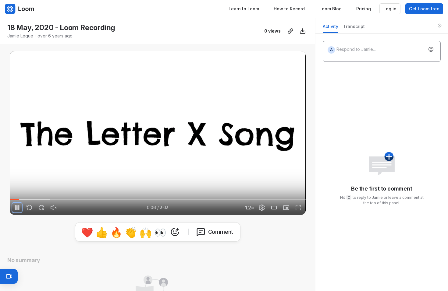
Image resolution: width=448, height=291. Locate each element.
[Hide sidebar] (439, 25)
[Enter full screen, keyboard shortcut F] (298, 207)
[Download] (303, 31)
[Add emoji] (431, 49)
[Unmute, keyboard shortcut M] (54, 207)
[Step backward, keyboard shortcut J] (29, 207)
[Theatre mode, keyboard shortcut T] (274, 207)
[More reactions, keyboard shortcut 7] (203, 232)
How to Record (289, 8)
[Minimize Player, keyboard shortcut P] (286, 207)
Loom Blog (330, 8)
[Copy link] (290, 31)
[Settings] (262, 207)
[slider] (158, 199)
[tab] (330, 28)
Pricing (363, 8)
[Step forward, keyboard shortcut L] (41, 207)
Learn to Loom (244, 8)
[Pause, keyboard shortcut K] (17, 207)
